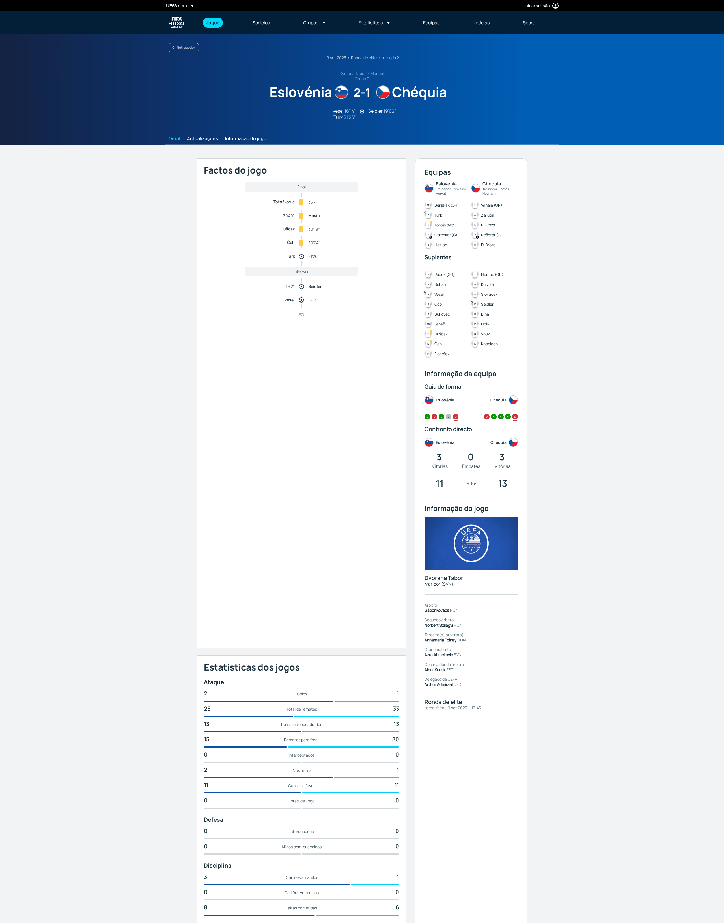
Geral (174, 138)
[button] (314, 22)
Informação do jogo (245, 138)
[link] (212, 22)
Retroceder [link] (186, 47)
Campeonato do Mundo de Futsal (177, 22)
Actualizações (202, 138)
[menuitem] (222, 22)
